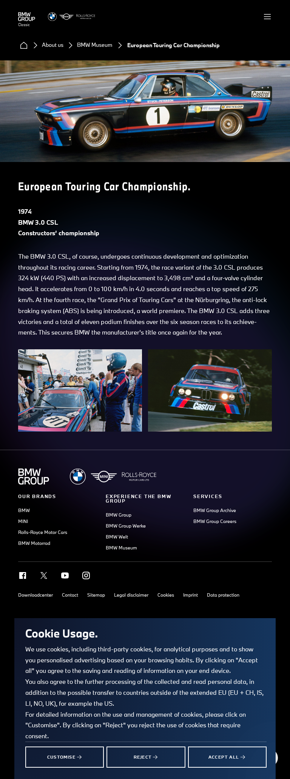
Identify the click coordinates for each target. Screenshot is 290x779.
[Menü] (267, 16)
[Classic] (26, 16)
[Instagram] (86, 575)
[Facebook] (22, 575)
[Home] (23, 45)
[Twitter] (43, 575)
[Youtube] (64, 575)
